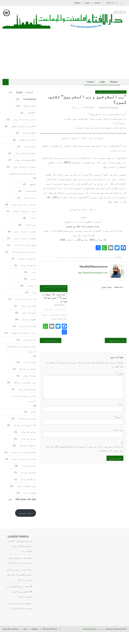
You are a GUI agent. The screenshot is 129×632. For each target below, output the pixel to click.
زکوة (33, 279)
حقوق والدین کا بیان (25, 238)
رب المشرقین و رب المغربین (99, 257)
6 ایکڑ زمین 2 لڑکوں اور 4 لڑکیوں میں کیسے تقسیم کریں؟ (19, 591)
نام (120, 404)
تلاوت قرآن (30, 191)
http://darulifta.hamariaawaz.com (93, 273)
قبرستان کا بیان (27, 389)
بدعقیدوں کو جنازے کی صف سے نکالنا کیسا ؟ (20, 606)
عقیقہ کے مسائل (28, 369)
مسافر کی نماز (28, 439)
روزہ (33, 272)
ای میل (119, 417)
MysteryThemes (90, 629)
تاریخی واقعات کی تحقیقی (22, 173)
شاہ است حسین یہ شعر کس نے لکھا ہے (114, 340)
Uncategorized (29, 99)
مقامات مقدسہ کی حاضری (23, 452)
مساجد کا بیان (28, 432)
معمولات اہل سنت (28, 445)
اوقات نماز (30, 146)
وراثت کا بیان (28, 479)
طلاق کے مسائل (29, 319)
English (19, 92)
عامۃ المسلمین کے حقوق (23, 333)
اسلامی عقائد (29, 133)
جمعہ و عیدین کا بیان (24, 211)
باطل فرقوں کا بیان (25, 160)
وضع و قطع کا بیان (26, 486)
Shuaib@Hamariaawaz (108, 107)
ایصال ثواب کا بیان (25, 153)
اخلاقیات (31, 112)
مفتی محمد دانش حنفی (55, 309)
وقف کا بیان (29, 493)
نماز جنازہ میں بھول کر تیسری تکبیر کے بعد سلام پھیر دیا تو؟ (19, 574)
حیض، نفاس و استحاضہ (25, 245)
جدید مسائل (30, 198)
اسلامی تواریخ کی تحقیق (23, 126)
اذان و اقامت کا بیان (24, 119)
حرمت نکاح (30, 225)
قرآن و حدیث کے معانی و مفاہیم (111, 92)
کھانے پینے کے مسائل (25, 425)
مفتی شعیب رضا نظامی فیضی (70, 257)
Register (77, 3)
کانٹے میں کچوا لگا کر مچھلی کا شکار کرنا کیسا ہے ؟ (20, 546)
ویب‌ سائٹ (118, 430)
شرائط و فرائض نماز (25, 299)
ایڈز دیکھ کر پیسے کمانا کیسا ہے (48, 340)
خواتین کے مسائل (27, 258)
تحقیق (33, 184)
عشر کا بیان (29, 362)
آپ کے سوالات (29, 106)
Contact (97, 3)
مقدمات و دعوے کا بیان (24, 459)
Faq (25, 629)
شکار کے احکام (28, 306)
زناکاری (31, 285)
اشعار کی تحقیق (28, 140)
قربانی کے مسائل (27, 418)
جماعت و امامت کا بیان (24, 204)
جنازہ (33, 218)
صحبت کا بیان (29, 312)
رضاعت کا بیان (28, 265)
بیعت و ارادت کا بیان (24, 167)
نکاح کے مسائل (28, 472)
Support (34, 629)
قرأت (33, 411)
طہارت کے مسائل (28, 326)
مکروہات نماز (29, 466)
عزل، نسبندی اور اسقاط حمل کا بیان (21, 349)
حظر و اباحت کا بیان (25, 231)
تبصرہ (119, 373)
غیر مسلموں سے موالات (25, 382)
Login (87, 3)
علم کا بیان (29, 375)
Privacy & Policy (50, 629)
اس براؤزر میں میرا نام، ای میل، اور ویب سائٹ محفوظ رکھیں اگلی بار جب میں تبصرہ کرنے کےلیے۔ (85, 448)
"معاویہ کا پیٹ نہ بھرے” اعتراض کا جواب (54, 298)
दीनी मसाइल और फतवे (26, 499)
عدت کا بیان (29, 339)
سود (34, 292)
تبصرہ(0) (77, 107)
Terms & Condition (11, 629)
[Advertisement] (64, 52)
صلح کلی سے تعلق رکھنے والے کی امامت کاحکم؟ (20, 560)
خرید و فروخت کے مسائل (24, 252)
